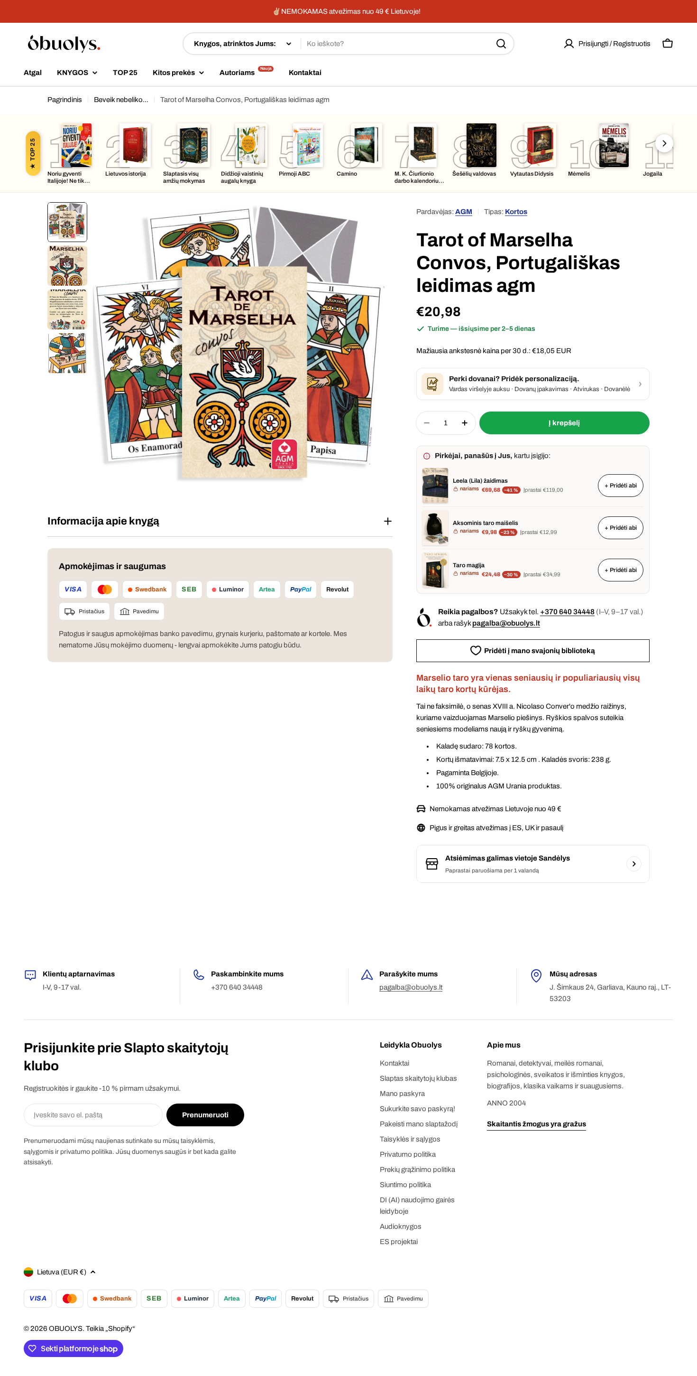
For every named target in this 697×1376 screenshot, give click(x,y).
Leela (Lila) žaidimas (480, 480)
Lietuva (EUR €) (61, 1272)
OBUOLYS (66, 1328)
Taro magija (469, 565)
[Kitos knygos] (664, 143)
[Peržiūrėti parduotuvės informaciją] (634, 863)
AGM (463, 211)
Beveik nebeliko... (121, 99)
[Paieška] (501, 43)
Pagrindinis (64, 99)
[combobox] (348, 43)
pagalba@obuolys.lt (506, 623)
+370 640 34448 (567, 612)
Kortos (516, 211)
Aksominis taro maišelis (485, 523)
